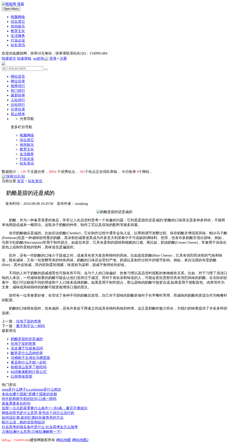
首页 (20, 181)
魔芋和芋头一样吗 (30, 326)
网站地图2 (80, 440)
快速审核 (24, 58)
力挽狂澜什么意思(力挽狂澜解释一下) (31, 431)
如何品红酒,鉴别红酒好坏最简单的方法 (33, 417)
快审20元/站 (15, 176)
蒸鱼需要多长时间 (16, 403)
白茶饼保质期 (21, 376)
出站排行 (18, 105)
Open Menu (11, 8)
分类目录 (18, 109)
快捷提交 (9, 58)
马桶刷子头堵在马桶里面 (30, 358)
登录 (53, 58)
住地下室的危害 (28, 321)
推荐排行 (18, 86)
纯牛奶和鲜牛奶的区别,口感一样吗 (29, 399)
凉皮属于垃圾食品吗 (27, 348)
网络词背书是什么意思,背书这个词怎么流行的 (38, 413)
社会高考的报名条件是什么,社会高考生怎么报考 (40, 427)
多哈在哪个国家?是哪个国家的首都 (29, 394)
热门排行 (18, 90)
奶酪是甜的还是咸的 (27, 339)
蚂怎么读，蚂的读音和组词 (23, 422)
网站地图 (64, 440)
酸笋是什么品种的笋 (27, 353)
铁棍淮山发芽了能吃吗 (29, 367)
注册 (63, 58)
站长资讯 (35, 181)
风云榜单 (18, 114)
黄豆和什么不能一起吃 (29, 362)
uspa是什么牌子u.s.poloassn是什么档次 (31, 389)
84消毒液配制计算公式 (29, 372)
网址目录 (18, 81)
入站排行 (18, 100)
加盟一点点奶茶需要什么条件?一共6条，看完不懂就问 (44, 408)
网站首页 (18, 76)
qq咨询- (39, 58)
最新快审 (18, 95)
